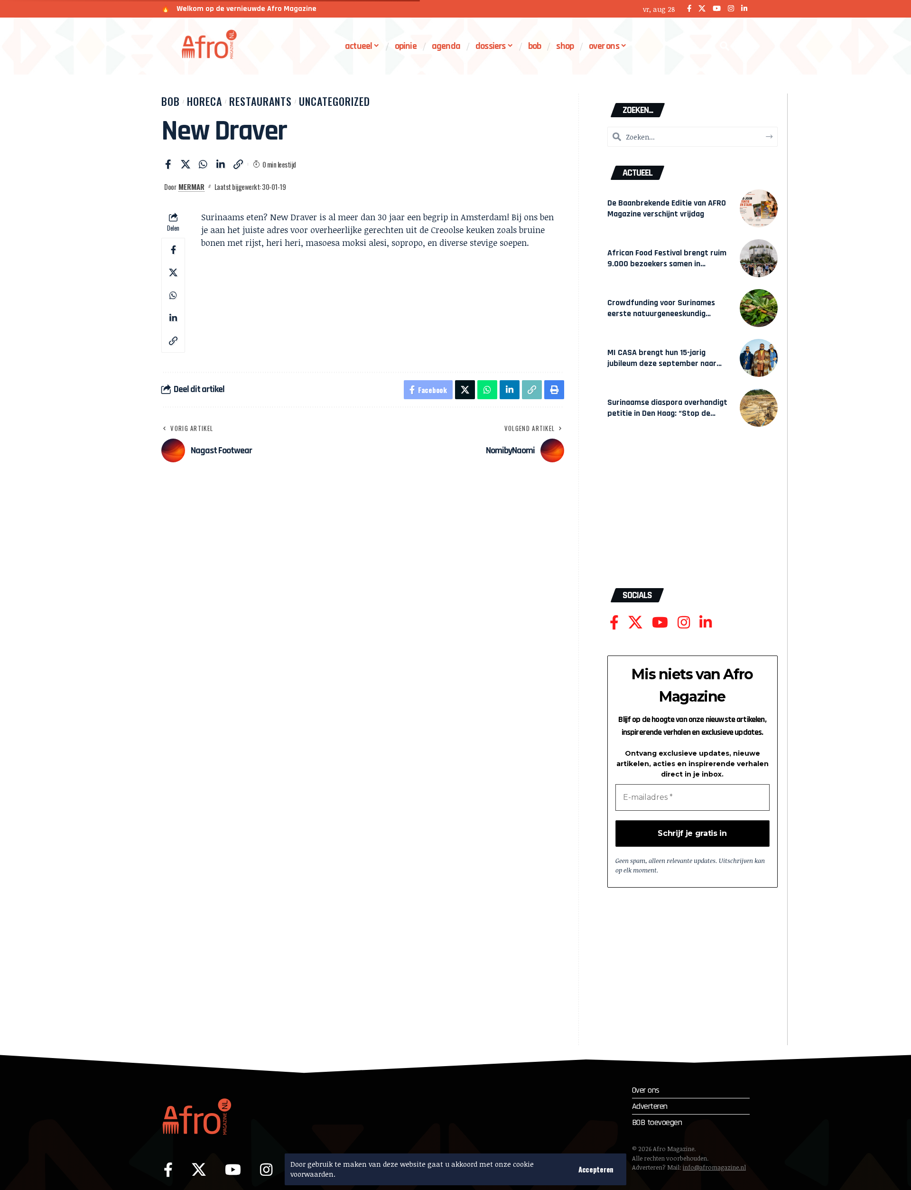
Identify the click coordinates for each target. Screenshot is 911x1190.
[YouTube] (716, 8)
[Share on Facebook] (168, 164)
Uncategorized (334, 101)
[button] (596, 1169)
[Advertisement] (692, 512)
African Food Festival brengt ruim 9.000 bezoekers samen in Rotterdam (666, 263)
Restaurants (260, 101)
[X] (702, 8)
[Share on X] (185, 164)
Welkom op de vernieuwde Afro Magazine (246, 9)
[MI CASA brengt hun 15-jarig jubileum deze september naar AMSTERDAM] (759, 358)
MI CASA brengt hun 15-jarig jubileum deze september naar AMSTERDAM (661, 363)
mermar (191, 186)
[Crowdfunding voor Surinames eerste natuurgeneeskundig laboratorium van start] (759, 308)
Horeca (204, 101)
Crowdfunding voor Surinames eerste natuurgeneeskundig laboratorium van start (661, 313)
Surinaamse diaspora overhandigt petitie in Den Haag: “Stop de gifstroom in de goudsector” (667, 413)
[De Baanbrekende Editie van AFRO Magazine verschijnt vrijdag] (759, 208)
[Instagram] (730, 8)
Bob (170, 101)
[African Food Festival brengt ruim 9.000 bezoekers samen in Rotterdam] (759, 258)
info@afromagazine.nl (714, 1167)
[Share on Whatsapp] (203, 164)
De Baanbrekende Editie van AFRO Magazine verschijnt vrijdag (666, 208)
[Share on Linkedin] (220, 164)
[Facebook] (689, 8)
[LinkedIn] (744, 8)
